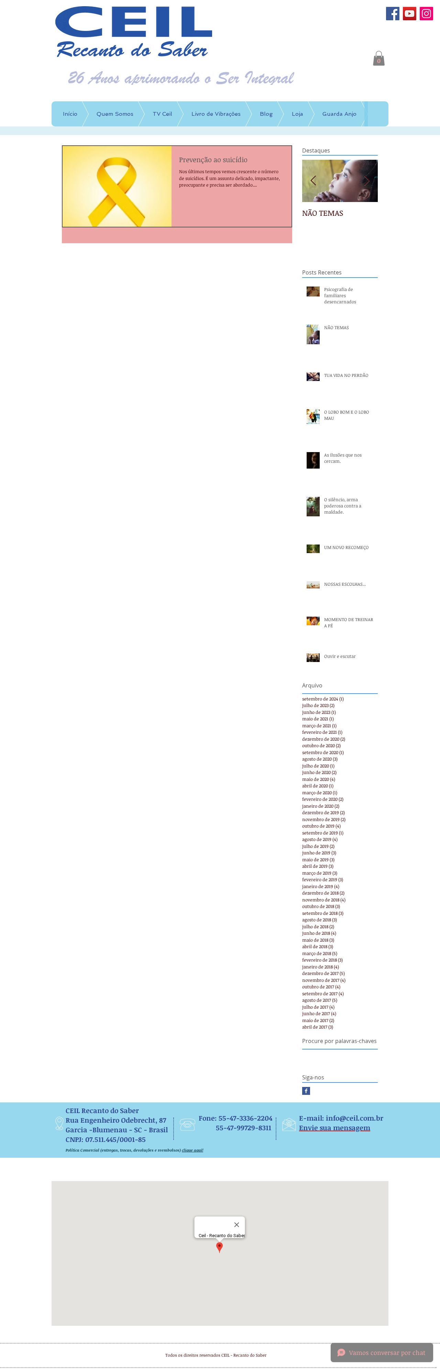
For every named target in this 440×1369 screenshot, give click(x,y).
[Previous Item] (313, 181)
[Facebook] (392, 13)
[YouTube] (409, 13)
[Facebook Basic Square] (306, 1091)
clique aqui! (192, 1150)
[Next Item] (367, 181)
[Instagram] (426, 13)
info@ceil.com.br (354, 1118)
